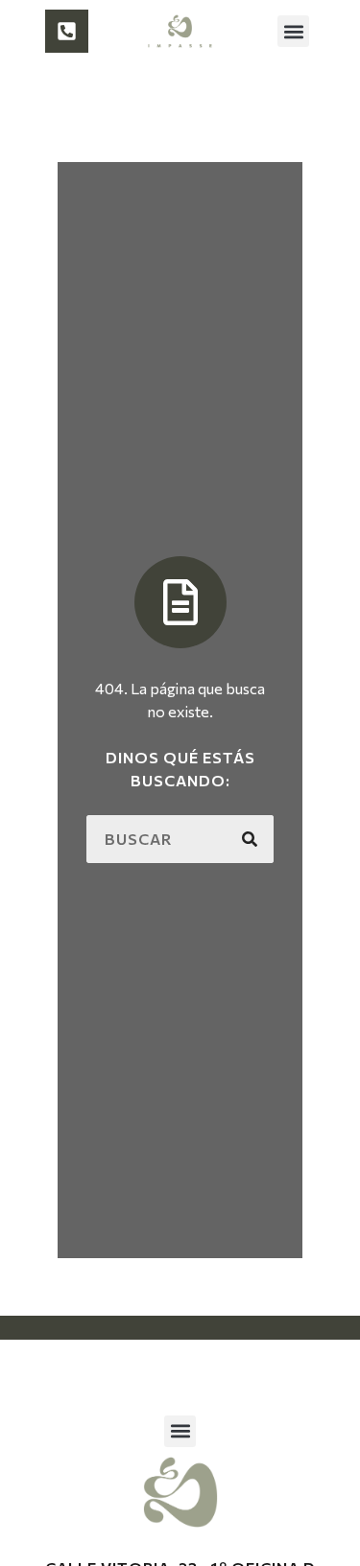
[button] (293, 31)
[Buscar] (250, 839)
